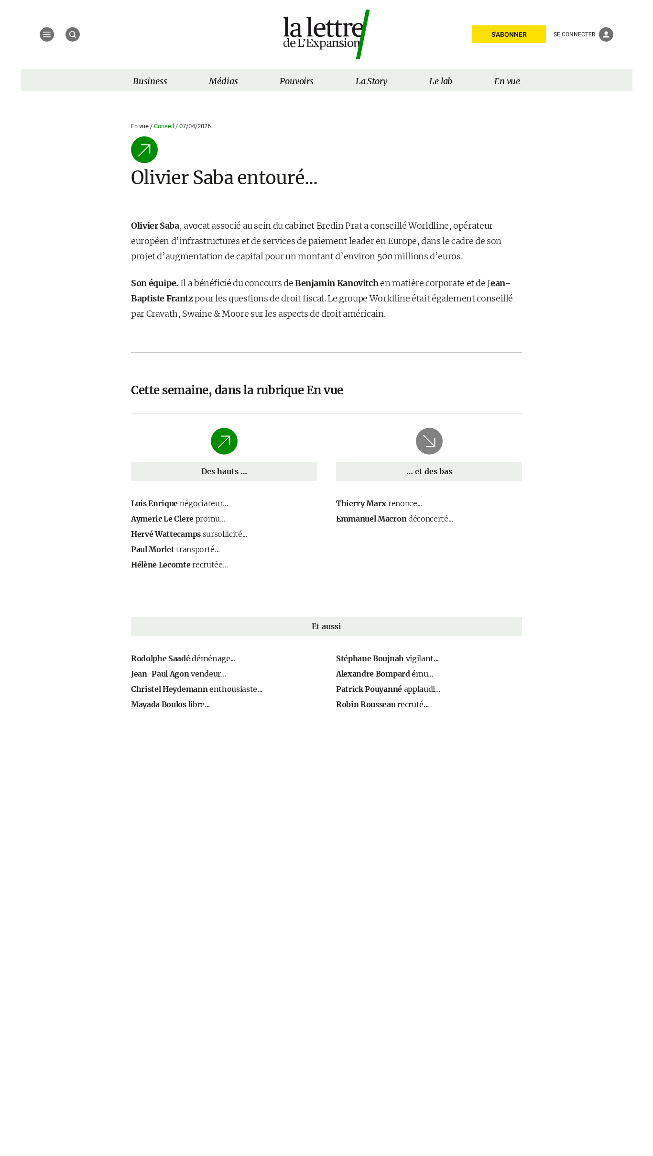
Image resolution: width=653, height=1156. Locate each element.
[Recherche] (72, 34)
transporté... (175, 549)
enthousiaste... (196, 689)
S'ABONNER (509, 34)
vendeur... (178, 673)
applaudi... (388, 689)
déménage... (183, 658)
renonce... (379, 503)
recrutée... (179, 564)
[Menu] (47, 34)
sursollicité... (189, 534)
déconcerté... (395, 518)
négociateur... (179, 503)
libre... (170, 704)
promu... (178, 518)
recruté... (382, 704)
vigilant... (387, 658)
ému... (384, 673)
